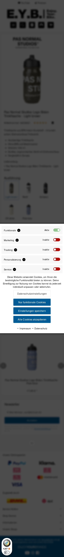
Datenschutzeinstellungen (32, 293)
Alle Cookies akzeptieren (32, 319)
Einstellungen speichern (32, 311)
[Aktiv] (56, 230)
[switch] (7, 552)
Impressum (25, 328)
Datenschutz (40, 328)
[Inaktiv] (56, 239)
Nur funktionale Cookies (32, 302)
